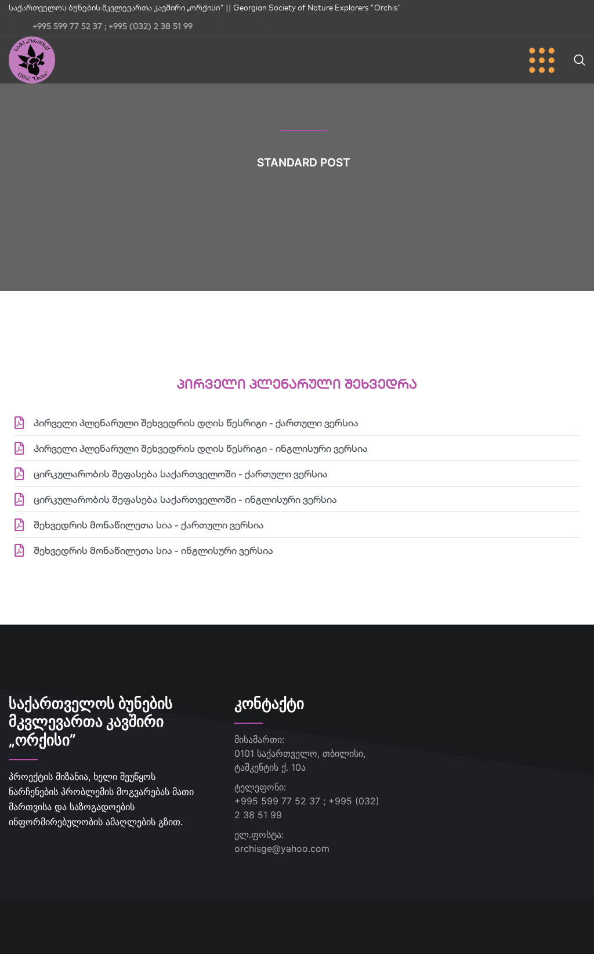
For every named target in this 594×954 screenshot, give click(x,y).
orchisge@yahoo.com (281, 848)
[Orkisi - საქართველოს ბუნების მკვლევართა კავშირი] (32, 59)
